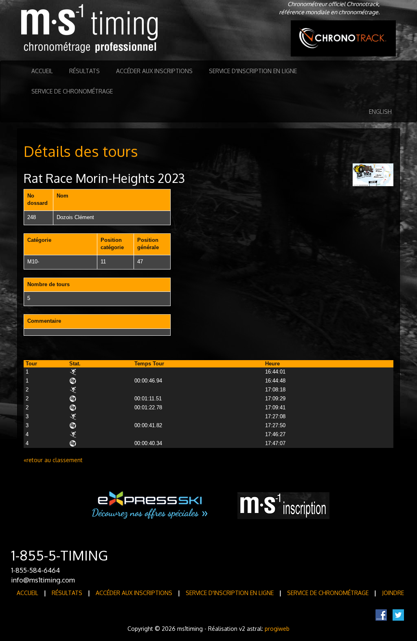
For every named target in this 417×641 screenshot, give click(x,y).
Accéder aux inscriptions (154, 70)
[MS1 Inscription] (283, 505)
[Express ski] (150, 505)
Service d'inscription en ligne (253, 70)
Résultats (84, 70)
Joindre (393, 592)
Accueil (42, 70)
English (380, 111)
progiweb (277, 628)
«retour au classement (53, 459)
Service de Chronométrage (72, 91)
